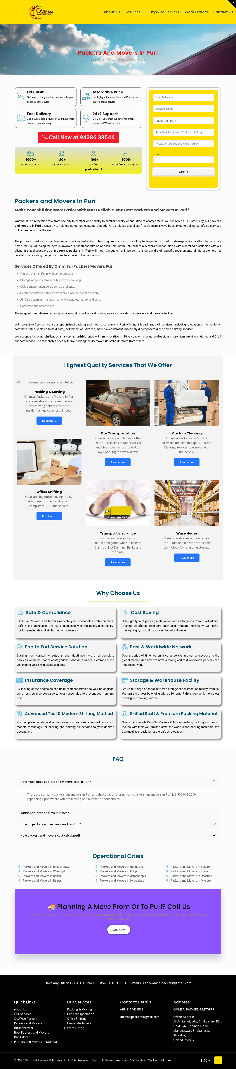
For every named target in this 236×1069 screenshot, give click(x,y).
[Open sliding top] (232, 4)
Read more (49, 420)
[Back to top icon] (218, 1060)
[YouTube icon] (209, 1060)
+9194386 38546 (95, 983)
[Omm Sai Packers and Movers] (41, 12)
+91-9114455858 (131, 1009)
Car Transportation (80, 1014)
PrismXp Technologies (155, 1060)
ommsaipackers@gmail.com (139, 1017)
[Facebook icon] (201, 1060)
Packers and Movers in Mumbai (36, 1042)
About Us (20, 1009)
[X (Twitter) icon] (205, 1060)
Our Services (22, 1014)
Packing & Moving (79, 1009)
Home (95, 60)
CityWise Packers (25, 1019)
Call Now (119, 930)
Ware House (75, 1028)
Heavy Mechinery (79, 1023)
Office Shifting (77, 1019)
